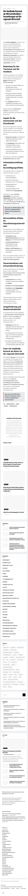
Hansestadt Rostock (10, 403)
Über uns (18, 888)
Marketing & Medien (8, 595)
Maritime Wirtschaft (8, 592)
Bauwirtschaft (7, 562)
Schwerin (5, 614)
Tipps (20, 677)
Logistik (5, 587)
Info (7, 659)
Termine (5, 617)
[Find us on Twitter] (3, 893)
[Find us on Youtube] (5, 893)
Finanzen (15, 654)
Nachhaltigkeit (16, 672)
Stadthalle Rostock (13, 405)
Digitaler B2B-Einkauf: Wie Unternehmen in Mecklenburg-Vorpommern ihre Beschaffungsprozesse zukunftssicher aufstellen (14, 727)
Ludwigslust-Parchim (8, 590)
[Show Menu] (1, 2)
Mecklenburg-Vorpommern (10, 55)
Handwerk (5, 576)
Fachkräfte (16, 652)
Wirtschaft (22, 684)
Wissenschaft (6, 636)
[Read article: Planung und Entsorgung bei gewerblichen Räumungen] (14, 744)
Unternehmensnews (8, 622)
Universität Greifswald (13, 679)
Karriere (6, 509)
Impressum (3, 885)
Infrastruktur (19, 288)
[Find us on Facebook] (1, 893)
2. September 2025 (7, 514)
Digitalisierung (20, 647)
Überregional (6, 620)
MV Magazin (6, 601)
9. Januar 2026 (6, 468)
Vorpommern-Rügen (8, 631)
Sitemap (13, 888)
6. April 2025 (7, 24)
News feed (23, 888)
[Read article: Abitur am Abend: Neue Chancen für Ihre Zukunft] (5, 534)
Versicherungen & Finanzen (10, 625)
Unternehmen (9, 325)
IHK (4, 659)
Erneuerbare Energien (7, 652)
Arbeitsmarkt (6, 62)
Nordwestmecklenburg (9, 603)
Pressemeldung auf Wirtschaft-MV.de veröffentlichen (11, 886)
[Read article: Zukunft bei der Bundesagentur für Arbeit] (14, 503)
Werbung (8, 239)
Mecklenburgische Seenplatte (11, 598)
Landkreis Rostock (8, 584)
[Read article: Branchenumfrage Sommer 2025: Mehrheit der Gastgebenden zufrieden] (5, 540)
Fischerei (5, 568)
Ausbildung (13, 647)
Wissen (4, 686)
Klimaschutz (14, 662)
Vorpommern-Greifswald (9, 628)
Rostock (13, 8)
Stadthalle (6, 405)
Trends (4, 679)
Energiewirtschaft (8, 565)
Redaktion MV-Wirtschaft (11, 23)
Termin (10, 677)
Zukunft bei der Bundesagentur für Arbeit (13, 512)
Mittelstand (5, 672)
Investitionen (20, 659)
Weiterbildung (15, 684)
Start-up (5, 677)
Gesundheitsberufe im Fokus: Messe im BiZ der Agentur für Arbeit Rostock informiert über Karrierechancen (13, 464)
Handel (9, 283)
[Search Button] (26, 2)
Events (17, 316)
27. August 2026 (18, 754)
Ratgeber (5, 674)
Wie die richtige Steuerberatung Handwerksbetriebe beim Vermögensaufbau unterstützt (15, 766)
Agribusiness (6, 560)
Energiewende (13, 649)
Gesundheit (5, 657)
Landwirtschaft (6, 664)
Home (4, 8)
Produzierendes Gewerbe (9, 606)
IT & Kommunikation (8, 579)
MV (10, 672)
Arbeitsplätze (7, 196)
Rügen (15, 674)
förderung (20, 654)
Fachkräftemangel (7, 654)
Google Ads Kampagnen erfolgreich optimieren (12, 820)
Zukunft (9, 686)
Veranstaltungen (18, 190)
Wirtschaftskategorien (9, 633)
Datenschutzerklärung (5, 888)
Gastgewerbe (6, 571)
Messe (17, 669)
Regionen (9, 8)
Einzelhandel (11, 143)
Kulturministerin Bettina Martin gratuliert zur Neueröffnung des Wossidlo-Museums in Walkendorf (13, 489)
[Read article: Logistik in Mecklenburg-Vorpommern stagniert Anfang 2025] (5, 529)
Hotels (5, 80)
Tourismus (10, 101)
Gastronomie (6, 198)
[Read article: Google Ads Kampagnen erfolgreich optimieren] (5, 772)
